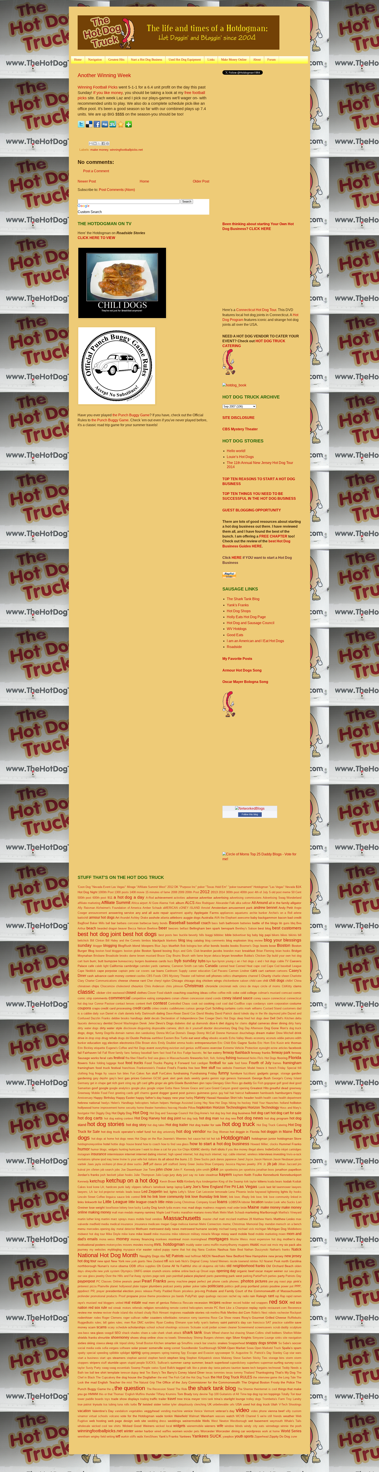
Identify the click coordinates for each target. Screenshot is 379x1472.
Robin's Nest (259, 1312)
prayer (100, 1291)
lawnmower (284, 1187)
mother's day (292, 1239)
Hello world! (236, 451)
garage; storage (280, 1073)
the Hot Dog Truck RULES (231, 1377)
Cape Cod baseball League (284, 966)
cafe (91, 966)
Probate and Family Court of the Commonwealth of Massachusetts (253, 1291)
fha (127, 1058)
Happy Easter (125, 1097)
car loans (157, 970)
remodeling (162, 1307)
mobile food (246, 1234)
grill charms (141, 1093)
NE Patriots (175, 1256)
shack (126, 1332)
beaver (122, 928)
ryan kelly (193, 1322)
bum (86, 961)
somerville (156, 1348)
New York (117, 1261)
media (105, 1224)
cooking (209, 1003)
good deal (288, 1083)
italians (152, 1159)
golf (279, 1083)
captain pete (126, 970)
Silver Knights (242, 1337)
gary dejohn (100, 1078)
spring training (171, 1352)
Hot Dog (140, 1112)
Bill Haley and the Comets (122, 940)
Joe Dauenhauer (131, 1169)
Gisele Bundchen (186, 1083)
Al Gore (153, 903)
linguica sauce (115, 1197)
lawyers (296, 1187)
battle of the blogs (265, 923)
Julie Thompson (144, 1175)
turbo (134, 1404)
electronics (127, 1043)
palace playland (195, 1276)
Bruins (177, 955)
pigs (289, 1281)
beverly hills (196, 935)
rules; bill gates (105, 1322)
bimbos (146, 940)
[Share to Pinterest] (107, 143)
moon (185, 1239)
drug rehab (109, 1038)
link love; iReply (239, 1197)
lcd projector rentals (112, 1191)
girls (171, 1083)
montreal (174, 1239)
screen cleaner (227, 1327)
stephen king (176, 1358)
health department (290, 1097)
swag (105, 1367)
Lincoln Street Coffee (91, 1197)
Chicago (177, 980)
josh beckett (108, 1175)
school (151, 1327)
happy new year (174, 1097)
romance (184, 1317)
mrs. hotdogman (169, 1244)
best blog (264, 928)
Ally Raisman (86, 907)
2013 (214, 892)
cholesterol (123, 986)
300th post (232, 892)
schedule (121, 1327)
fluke (92, 1063)
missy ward (229, 1234)
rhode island (120, 1312)
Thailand (249, 1372)
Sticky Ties (260, 1358)
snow (272, 1342)
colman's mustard (269, 992)
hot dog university (163, 1131)
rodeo (97, 1317)
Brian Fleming (265, 950)
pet (209, 1281)
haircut (239, 1093)
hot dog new (228, 1118)
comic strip (85, 998)
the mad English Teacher (102, 1382)
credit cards (142, 1008)
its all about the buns (172, 1159)
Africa (135, 903)
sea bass (83, 1332)
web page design (120, 1421)
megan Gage (169, 1224)
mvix (275, 1244)
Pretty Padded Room (167, 1291)
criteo (155, 1008)
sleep (109, 1343)
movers (127, 1244)
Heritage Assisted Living (185, 1102)
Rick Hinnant (160, 1312)
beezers (173, 928)
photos (247, 1281)
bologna (192, 945)
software (125, 1348)
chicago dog (192, 980)
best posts (165, 935)
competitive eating (143, 998)
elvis (154, 1043)
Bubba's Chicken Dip (257, 955)
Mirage (215, 1234)
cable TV (283, 961)
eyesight (264, 1048)
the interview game (265, 1377)
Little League (115, 1201)
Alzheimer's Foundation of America (118, 907)
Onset (204, 1271)
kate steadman (208, 1175)
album (180, 903)
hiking (232, 1102)
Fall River (108, 1052)
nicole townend (239, 1261)
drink (298, 1033)
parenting (221, 1276)
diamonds (202, 1023)
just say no (190, 1175)
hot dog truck (238, 1124)
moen (282, 1234)
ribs (131, 1312)
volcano (114, 1416)
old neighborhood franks (246, 1266)
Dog (234, 1028)
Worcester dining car (230, 1431)
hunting (123, 1149)
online (176, 1271)
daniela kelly (133, 1013)
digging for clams (236, 1023)
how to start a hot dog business (219, 1143)
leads (129, 1191)
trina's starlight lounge (229, 1399)
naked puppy (161, 1249)
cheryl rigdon (162, 980)
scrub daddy (281, 1327)
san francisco (256, 1322)
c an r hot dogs (244, 961)
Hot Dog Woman (218, 1131)
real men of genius (155, 1302)
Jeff (145, 1164)
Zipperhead (261, 1436)
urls (232, 1404)
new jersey (275, 1256)
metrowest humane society (199, 1229)
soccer (296, 1343)
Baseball (177, 922)
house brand (134, 1144)
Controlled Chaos (179, 1003)
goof (95, 1088)
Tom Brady (184, 1394)
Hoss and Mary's (290, 1107)
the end (162, 1377)
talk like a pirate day (200, 1367)
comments (100, 998)
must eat (265, 1244)
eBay (204, 1038)
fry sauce (110, 1073)
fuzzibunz (249, 1073)
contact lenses (125, 1003)
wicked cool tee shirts (106, 1426)
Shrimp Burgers (204, 1337)
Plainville (103, 1286)
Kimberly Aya (192, 1181)
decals (155, 1018)
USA (239, 1404)
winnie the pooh (291, 1426)
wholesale (84, 1426)
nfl (166, 1261)
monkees (161, 1239)
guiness (191, 1093)
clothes (142, 992)
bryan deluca (212, 955)
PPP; (298, 1286)
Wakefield (181, 1416)
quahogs (211, 1296)
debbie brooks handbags (127, 1018)
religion (149, 1307)
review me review (90, 1312)
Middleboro (294, 1229)
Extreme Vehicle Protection (240, 1048)
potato (264, 1286)
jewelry (251, 1164)
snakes (222, 1343)
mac (184, 1207)
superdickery (238, 1362)
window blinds (234, 1426)
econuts (271, 1038)
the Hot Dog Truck (198, 1377)
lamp (170, 1187)
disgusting (144, 1028)
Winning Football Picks (98, 87)
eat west (194, 1038)
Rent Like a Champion (233, 1307)
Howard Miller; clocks (264, 1144)
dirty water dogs (88, 1028)
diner (274, 1023)
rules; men (123, 1322)
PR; (93, 1291)
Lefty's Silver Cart (189, 1191)
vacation (84, 1411)
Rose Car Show (221, 1317)
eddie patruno (285, 1038)
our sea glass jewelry (91, 1276)
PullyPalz (191, 1296)
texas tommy (234, 1372)
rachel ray (235, 1296)
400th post (247, 892)
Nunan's (103, 1266)
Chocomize (107, 986)
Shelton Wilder (292, 1332)
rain (252, 1296)
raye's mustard (87, 1302)
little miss (165, 1202)
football (215, 1063)
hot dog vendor (191, 1131)
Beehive (152, 928)
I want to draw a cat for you (159, 1149)
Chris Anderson (154, 986)
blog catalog (195, 940)
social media (86, 1348)
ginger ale (161, 1083)
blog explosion (236, 940)
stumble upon (117, 1362)
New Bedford (235, 1256)
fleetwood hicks (247, 1058)
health (259, 1097)
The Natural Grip (144, 1382)
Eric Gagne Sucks (243, 1043)
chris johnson (174, 986)
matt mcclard (227, 1219)
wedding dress (157, 1421)
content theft (144, 1003)
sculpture (295, 1327)
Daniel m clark (114, 1013)
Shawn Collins (255, 1332)
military (195, 1234)
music (254, 1244)
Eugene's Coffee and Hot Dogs (126, 1048)
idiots (221, 1149)
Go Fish (258, 1083)
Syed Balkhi (167, 1367)
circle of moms (271, 986)
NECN (206, 1256)
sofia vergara (110, 1348)
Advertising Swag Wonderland (282, 897)
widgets (179, 1426)
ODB (132, 1266)
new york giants (135, 1261)
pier (271, 1281)
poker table (199, 1286)
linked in (296, 1197)
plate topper (140, 1286)
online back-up (190, 1271)
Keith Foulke (253, 1175)
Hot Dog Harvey (147, 1118)
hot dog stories (105, 1124)
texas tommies (215, 1372)
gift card (142, 1083)
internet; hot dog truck (197, 1154)
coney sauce (262, 998)
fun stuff (152, 1073)
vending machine (172, 1411)
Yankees (185, 1436)
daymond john (278, 1013)
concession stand (201, 998)
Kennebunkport (290, 1175)
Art (117, 917)
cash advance (96, 976)
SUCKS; (151, 1362)
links (81, 1202)
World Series (291, 1431)
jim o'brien (92, 1169)
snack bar (200, 1343)
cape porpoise (107, 970)
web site (140, 1421)
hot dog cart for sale (286, 1113)
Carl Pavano (220, 970)
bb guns (284, 923)
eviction (174, 1048)
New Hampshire (256, 1256)
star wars (295, 1352)
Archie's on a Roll (280, 912)
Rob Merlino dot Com (235, 1312)
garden (296, 1073)
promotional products (104, 1296)
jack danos (217, 1159)
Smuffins (187, 1343)
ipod (103, 1159)
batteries (245, 923)
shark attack (173, 1332)
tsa (105, 1404)
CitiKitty (287, 986)
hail (226, 1093)
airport (144, 903)
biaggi (209, 935)
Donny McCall (206, 1033)
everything (161, 1048)
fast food (165, 1052)
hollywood (84, 1107)
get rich (112, 1083)
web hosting (98, 1421)
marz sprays (119, 1219)
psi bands (178, 1296)
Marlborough (269, 1212)
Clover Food (155, 992)
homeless (161, 1107)
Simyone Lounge (263, 1337)
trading (144, 1399)
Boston (283, 945)
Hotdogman (235, 1138)
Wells (206, 1421)
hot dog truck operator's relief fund (126, 1131)
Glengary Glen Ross (225, 1083)
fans (127, 1052)
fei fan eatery (212, 1052)
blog (181, 940)
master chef (210, 1219)
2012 (205, 891)
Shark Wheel (212, 1332)
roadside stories (193, 1312)
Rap (282, 1296)
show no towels (167, 1337)
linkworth (91, 1202)
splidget (125, 1352)
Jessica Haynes (235, 1164)
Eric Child (224, 1043)
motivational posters (91, 1244)
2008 (174, 892)
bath (222, 923)
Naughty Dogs (149, 1256)
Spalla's (287, 1348)
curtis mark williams (249, 1008)
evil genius (187, 1048)
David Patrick (223, 1013)
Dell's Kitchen (285, 1018)
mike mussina (161, 1234)
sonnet (176, 1348)
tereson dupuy (130, 1372)
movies (138, 1244)
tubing (112, 1404)
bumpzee (110, 961)
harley (189, 1097)
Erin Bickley (85, 1048)
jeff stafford (170, 1164)
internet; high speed (169, 1154)
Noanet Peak (272, 1261)
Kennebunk (271, 1175)
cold (243, 992)
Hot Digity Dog (122, 1113)
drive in (83, 1038)
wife (220, 1426)
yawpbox (228, 1436)
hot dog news (250, 1118)
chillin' (289, 980)
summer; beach (203, 1362)
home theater (145, 1107)
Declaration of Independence (179, 1018)
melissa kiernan (188, 1224)
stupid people (136, 1362)
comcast (286, 992)
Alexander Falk (225, 903)
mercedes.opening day (101, 1229)
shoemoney (120, 1337)
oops (212, 1271)
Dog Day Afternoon (250, 1028)
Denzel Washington (126, 1023)
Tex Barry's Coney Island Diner (183, 1372)
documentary (222, 1028)
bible (228, 935)
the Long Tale (287, 1377)
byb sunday (185, 960)
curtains (230, 1008)
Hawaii (211, 1097)
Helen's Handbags (122, 1102)
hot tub (215, 1138)
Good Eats (235, 635)
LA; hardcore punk (112, 1187)
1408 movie (137, 892)
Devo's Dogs (164, 1023)
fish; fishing (217, 1058)
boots (264, 945)
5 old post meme (280, 892)
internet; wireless (247, 1154)
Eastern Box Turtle (176, 1038)
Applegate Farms (206, 912)
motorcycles (114, 1244)
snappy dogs (256, 1343)
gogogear (270, 1083)
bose (272, 945)
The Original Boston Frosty (260, 1382)
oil (199, 1266)
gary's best (116, 1078)
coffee (212, 992)
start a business (88, 1358)
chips (95, 986)
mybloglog (114, 1249)
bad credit (294, 917)
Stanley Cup (280, 1352)
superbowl (222, 1362)
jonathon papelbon (288, 1169)
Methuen (142, 1229)
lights (284, 1191)
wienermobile (195, 1426)
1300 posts (121, 892)
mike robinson (181, 1234)
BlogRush (124, 945)
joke (214, 1169)
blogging (110, 945)
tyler (174, 1404)
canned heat (227, 966)
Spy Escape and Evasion (197, 1352)
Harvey (200, 1097)
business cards (155, 961)
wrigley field (98, 1436)
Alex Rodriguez (205, 903)
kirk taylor (250, 1181)
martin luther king (89, 1219)
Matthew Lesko (284, 1219)
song (167, 1348)
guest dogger (159, 1093)
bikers (275, 935)
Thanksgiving (265, 1372)
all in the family (279, 903)
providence (163, 1296)
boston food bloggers (109, 950)
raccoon (222, 1296)
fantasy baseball (141, 1052)
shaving (240, 1332)
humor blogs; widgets (104, 1149)
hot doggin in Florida (244, 1131)
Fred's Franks (177, 1068)
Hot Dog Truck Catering (272, 1125)
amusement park (240, 907)
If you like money (108, 93)
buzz (170, 961)
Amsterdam (219, 907)
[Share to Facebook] (103, 143)
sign (228, 1337)
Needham (218, 1256)
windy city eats (254, 1426)
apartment (176, 912)
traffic (153, 1399)
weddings (174, 1421)
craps (96, 1008)
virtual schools (98, 1416)
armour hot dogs (101, 917)
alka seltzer (243, 903)
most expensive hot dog (265, 1239)
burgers (139, 961)
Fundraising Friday (203, 1073)
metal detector (125, 1229)
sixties (82, 1343)
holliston (295, 1102)
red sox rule (97, 1307)
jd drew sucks (133, 1164)
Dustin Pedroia (140, 1038)
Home (78, 59)
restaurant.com (277, 1307)
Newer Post (87, 181)
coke (236, 992)
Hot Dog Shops (239, 611)
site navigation (292, 1337)
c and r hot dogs (265, 961)
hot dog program (276, 1118)
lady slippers (133, 1187)
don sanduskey (145, 1033)
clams (297, 986)
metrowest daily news (164, 1229)
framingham (292, 1063)
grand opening (240, 1088)
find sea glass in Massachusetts (168, 1058)
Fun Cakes (137, 1073)
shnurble (104, 1337)
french (272, 1068)
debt (147, 1018)
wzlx (140, 1436)
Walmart (194, 1416)
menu (82, 1229)
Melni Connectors (210, 1224)
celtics (227, 976)
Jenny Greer (187, 1164)
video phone (259, 1411)
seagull (109, 1332)
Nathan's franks (280, 1249)
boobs (225, 945)
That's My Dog (285, 1372)
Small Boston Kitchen (150, 1343)
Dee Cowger (206, 1018)
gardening (85, 1078)
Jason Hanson (263, 1159)
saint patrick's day (233, 1322)
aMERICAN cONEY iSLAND (181, 907)
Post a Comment (96, 171)
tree (180, 1399)
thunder (150, 1394)
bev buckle (180, 935)
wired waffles (162, 1431)
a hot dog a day (129, 897)
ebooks (213, 1038)
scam (92, 1327)
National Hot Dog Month (108, 1255)
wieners (210, 1426)
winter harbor (144, 1431)
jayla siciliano (103, 1164)
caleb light (101, 966)
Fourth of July (260, 1063)
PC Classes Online (108, 1281)
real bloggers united (110, 1302)
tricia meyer (192, 1399)
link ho (146, 1197)
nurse (113, 1266)
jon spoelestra (229, 1169)
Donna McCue (165, 1033)
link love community (168, 1197)
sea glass (97, 1332)
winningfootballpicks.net (126, 149)
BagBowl (83, 923)
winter (128, 1431)
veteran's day (225, 1411)
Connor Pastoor (104, 1003)
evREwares (202, 1048)
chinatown (84, 986)
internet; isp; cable (223, 1154)
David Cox (188, 1013)
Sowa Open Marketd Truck (264, 1348)
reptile (262, 1307)
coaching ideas (197, 992)
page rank (159, 1276)
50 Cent (296, 892)
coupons (84, 1008)
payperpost (86, 1281)
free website (224, 1068)
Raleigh (261, 1296)
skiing (91, 1343)
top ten (263, 1394)
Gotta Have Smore (177, 1088)
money (122, 1239)
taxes (245, 1367)
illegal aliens (256, 1149)
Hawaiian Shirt (227, 1097)
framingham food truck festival (99, 1068)
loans (222, 1201)
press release (143, 1291)
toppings (274, 1394)
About (257, 59)
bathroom (232, 923)
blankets (171, 940)
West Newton (220, 1421)
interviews (265, 1154)
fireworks (196, 1058)
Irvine (123, 1159)
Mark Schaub (235, 1212)
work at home (271, 1431)
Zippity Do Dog (279, 1436)
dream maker (265, 1033)
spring (136, 1352)
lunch (161, 1207)
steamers (119, 1358)
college (252, 992)
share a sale (149, 1332)
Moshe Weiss (239, 1239)
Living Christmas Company (191, 1202)
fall (99, 1052)
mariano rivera (203, 1212)
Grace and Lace (200, 1088)
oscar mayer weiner (269, 1271)
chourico (137, 986)
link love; (221, 1197)
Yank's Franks (238, 605)
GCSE (157, 1078)
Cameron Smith (182, 966)
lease (137, 1191)
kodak (287, 1181)
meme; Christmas (234, 1224)
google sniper (155, 1088)
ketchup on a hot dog (132, 1180)
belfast (184, 928)
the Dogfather (147, 1377)
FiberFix (142, 1058)
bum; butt (96, 961)
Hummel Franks (290, 1144)
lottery (123, 1207)
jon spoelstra (247, 1169)
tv (139, 1404)
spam (297, 1348)
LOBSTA (235, 1202)
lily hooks (295, 1191)
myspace (129, 1249)
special (91, 1352)
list (100, 1202)
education (94, 1043)
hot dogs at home (102, 1138)
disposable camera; (164, 1028)
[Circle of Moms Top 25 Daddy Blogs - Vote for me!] (261, 859)
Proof (122, 1296)
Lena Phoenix (237, 1191)
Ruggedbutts (86, 1322)
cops (249, 1003)
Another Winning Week (104, 75)
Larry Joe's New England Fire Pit (210, 1187)
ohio (194, 1266)
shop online (148, 1337)
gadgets (262, 1073)
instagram (84, 1154)
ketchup (97, 1181)
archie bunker (258, 912)
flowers (83, 1063)
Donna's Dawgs (185, 1033)
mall (114, 1212)
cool (218, 1003)
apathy (188, 912)
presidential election (120, 1291)
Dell (272, 1018)
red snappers (259, 1302)
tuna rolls (123, 1404)
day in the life (259, 1013)
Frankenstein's (146, 1068)
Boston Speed (151, 950)
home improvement (104, 1107)
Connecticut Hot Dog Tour (256, 310)
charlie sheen (280, 976)
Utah (274, 1404)
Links (211, 59)
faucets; (197, 1052)
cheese (123, 980)
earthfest (157, 1038)
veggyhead (151, 1411)
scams (102, 1327)
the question (129, 1388)
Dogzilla (109, 1033)
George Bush (261, 1078)
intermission (115, 1154)
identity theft (208, 1149)
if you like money (237, 1149)
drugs (121, 1038)
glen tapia (205, 1083)
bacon (282, 917)
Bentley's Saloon (246, 928)
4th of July (261, 892)
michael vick (246, 1229)
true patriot (84, 1404)
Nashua (223, 1249)
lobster (245, 1202)
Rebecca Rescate (181, 1302)
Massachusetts (182, 1218)
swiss (155, 1367)
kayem (225, 1174)
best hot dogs (140, 934)
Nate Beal (236, 1249)
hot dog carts (90, 1118)
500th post (84, 897)
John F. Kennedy (184, 1169)
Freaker (161, 1068)
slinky (131, 1343)
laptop (178, 1187)
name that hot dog (184, 1249)
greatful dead (279, 1088)
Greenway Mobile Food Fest (96, 1093)
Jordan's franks (88, 1175)
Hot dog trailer (177, 1125)
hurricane (135, 1149)
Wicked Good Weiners (138, 1426)
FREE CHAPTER (273, 536)
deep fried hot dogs (249, 1018)
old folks (220, 1266)
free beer (194, 1068)
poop (244, 1286)
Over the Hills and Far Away (123, 1276)
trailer (162, 1399)
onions (166, 1271)
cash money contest (121, 976)
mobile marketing (266, 1234)
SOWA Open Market (231, 1348)
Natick (296, 1249)
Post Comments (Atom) (117, 190)
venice (188, 1411)
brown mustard (146, 955)
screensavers (263, 1327)
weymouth (276, 1421)
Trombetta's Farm (273, 1399)
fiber (133, 1058)
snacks (211, 1343)
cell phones (214, 976)
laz (96, 1191)
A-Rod (150, 897)
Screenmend (246, 1327)
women (177, 1431)
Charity (266, 976)
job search (107, 1169)
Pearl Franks (154, 1281)
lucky (137, 1207)
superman (267, 1362)
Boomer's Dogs (249, 945)
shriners (220, 1337)
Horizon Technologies (230, 1107)
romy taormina (200, 1317)
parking (247, 1276)
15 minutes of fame (157, 892)
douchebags (247, 1033)
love (131, 1207)
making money (99, 1212)
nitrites (254, 1261)
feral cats (106, 1058)
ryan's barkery (210, 1322)
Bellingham (197, 928)
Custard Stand (272, 1008)
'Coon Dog (84, 887)
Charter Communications (101, 980)
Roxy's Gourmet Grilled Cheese (263, 1317)
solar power (139, 1348)
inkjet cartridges (291, 1149)
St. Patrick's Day (261, 1352)
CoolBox (239, 1003)
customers (289, 1008)
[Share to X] (99, 143)
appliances (227, 912)
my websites (97, 1249)
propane (132, 1296)
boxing (167, 950)
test (142, 1372)
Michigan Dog (277, 1229)
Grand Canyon (221, 1088)
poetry (178, 1286)
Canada (211, 966)
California (116, 966)
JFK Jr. (261, 1164)
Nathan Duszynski (256, 1249)
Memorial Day (255, 1224)
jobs (117, 1169)
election (113, 1043)
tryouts (97, 1404)
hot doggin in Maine (277, 1131)
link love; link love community (270, 1197)
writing (111, 1436)
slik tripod (120, 1343)
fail (80, 1052)
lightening (273, 1191)
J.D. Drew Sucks (198, 1159)
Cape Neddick (87, 970)
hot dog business (238, 1113)
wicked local (164, 1426)
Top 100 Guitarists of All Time (227, 1394)
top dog (252, 1394)
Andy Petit (286, 907)
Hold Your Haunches (265, 1102)
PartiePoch (260, 1276)
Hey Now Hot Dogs (215, 1102)
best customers (286, 928)
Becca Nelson (137, 928)
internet (130, 1154)
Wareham (207, 1416)
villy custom (294, 1411)
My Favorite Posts (237, 659)
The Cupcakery (105, 1377)
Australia (207, 917)
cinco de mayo (249, 986)
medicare (154, 1224)
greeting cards (124, 1093)
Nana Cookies (207, 1249)
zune (294, 1436)
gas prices (132, 1078)
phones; (234, 1281)
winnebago (272, 1426)
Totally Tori (288, 1394)
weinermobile (191, 1421)
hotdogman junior (264, 1138)
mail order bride (237, 1207)
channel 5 (254, 976)
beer (163, 928)
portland (253, 1286)
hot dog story (136, 1125)
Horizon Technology (263, 1107)
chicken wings (212, 980)
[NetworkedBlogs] (250, 808)
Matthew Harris (262, 1219)
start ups (105, 1358)
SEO (117, 1332)
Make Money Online (234, 59)
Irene (116, 1159)
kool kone (93, 1187)
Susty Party (93, 1367)
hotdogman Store (289, 1138)
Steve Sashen (242, 1358)
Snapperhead (236, 1343)
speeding (102, 1352)
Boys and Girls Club (186, 950)
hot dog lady (190, 1118)
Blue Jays (161, 945)
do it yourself (194, 1028)
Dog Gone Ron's (276, 1028)
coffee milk (225, 992)
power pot (287, 1286)
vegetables (136, 1411)
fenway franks (260, 1052)
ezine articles (279, 1048)
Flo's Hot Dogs (266, 1058)
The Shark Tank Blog (243, 599)
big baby (252, 935)
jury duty (176, 1175)
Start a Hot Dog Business (146, 59)
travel (172, 1399)
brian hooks (282, 950)
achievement (164, 897)
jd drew (118, 1164)
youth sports (244, 1436)
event (150, 1048)
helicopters (142, 1102)
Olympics (127, 1271)
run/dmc (150, 1322)
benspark (227, 928)
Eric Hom (263, 1043)
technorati (274, 1367)
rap (277, 1296)
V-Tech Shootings (290, 1404)
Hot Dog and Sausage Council (250, 623)
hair (232, 1093)
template (113, 1372)
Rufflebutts (294, 1317)
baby (253, 917)
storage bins (276, 1358)
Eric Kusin (277, 1043)
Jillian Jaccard (287, 1164)
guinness (203, 1093)
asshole (154, 917)
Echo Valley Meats (241, 1038)
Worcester (207, 1431)
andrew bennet (265, 907)
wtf (118, 1436)
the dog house (126, 1377)
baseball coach (199, 923)
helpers (164, 1102)
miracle (205, 1234)
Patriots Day (293, 1276)
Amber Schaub (152, 907)
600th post (99, 897)
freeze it (261, 1068)
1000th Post (106, 892)
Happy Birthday (104, 1097)
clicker (101, 992)
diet (221, 1023)
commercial (119, 998)
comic (297, 992)
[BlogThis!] (95, 143)
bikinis (293, 935)
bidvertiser (239, 935)
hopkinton (204, 1107)
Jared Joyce (245, 1159)
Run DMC (137, 1322)
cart (261, 970)
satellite (289, 1322)
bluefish (174, 945)
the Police (288, 1382)
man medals (126, 1212)
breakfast (248, 950)
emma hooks (185, 1043)
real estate (132, 1302)
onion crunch (152, 1271)
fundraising (181, 1073)
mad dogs (195, 1207)
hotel (106, 1144)
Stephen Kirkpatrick (199, 1358)
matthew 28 (244, 1219)
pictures (261, 1281)
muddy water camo (198, 1244)
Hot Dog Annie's (199, 1113)
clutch (168, 992)
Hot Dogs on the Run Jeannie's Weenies (161, 1138)
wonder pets (191, 1431)
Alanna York (167, 903)
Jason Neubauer (283, 1159)
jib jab (272, 1164)
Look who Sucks (284, 1202)
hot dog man (209, 1118)
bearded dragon (107, 928)
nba (162, 1256)
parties (272, 1276)
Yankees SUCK (207, 1436)
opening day (226, 1271)
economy (259, 1038)
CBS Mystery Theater (240, 429)
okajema (207, 1266)
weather (288, 1416)
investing (279, 1154)
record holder (241, 1302)
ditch (181, 1028)
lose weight (97, 1207)
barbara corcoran (127, 923)
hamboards (267, 1093)
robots (272, 1312)
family (119, 1052)
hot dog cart (260, 1113)
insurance (98, 1154)
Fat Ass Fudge (181, 1052)
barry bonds (160, 923)
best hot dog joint (99, 934)
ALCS (190, 903)
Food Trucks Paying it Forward (167, 1063)
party (281, 1276)
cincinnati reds (228, 986)
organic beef (245, 1271)
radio (246, 1296)
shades (135, 1332)
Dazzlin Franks (100, 1018)
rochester (283, 1312)
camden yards (149, 966)
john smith (203, 1169)
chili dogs (276, 980)
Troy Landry (293, 1399)
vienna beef (276, 1411)
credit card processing (116, 1008)
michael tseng (228, 1229)
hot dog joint (171, 1118)
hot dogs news (124, 1138)
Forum (271, 59)
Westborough (238, 1421)
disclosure (129, 1028)
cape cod (259, 966)
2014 (222, 892)
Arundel (125, 917)
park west (235, 1276)
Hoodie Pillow (186, 1107)
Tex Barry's (153, 1372)
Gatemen (146, 1078)
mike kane (128, 1234)
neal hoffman (193, 1256)
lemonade (221, 1191)
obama (123, 1266)
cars (253, 970)
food (121, 1063)
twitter (166, 1404)
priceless (187, 1291)
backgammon (267, 917)
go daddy (245, 1083)
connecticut (278, 998)
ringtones (175, 1312)
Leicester (208, 1191)
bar (113, 923)
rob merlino (213, 1312)
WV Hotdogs (237, 629)
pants (210, 1276)
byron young (225, 961)
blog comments (215, 940)
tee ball (89, 1372)
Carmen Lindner (239, 970)
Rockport (295, 1312)
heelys (105, 1102)
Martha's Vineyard (290, 1212)
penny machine (177, 1281)
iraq (109, 1159)
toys (107, 1399)
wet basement (258, 1421)
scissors (184, 1327)
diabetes (180, 1023)
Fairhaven (90, 1052)
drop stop (94, 1038)
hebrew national (89, 1102)
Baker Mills (97, 923)
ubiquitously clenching (192, 1404)
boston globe (132, 950)
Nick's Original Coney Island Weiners (205, 1261)
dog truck (295, 1028)
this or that (106, 1394)
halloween (252, 1093)
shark (160, 1332)
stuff (104, 1362)
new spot (103, 1261)
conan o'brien (180, 998)
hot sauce (194, 1138)
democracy (95, 1023)
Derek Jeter (146, 1023)
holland (284, 1102)
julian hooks (125, 1175)
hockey (246, 1102)
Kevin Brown (168, 1181)
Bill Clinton (97, 940)
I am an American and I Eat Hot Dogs (255, 641)
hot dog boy (217, 1113)
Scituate (195, 1327)
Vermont (209, 1411)
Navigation (95, 59)
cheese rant (137, 980)
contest (160, 1003)
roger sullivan (132, 1317)
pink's (297, 1281)
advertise (205, 897)
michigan (260, 1229)
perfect (201, 1281)
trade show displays (125, 1399)
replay (253, 1307)
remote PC (211, 1307)
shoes (134, 1337)
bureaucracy (126, 961)
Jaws (90, 1164)
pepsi (192, 1281)
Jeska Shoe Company (210, 1164)
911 (110, 897)
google (103, 1088)
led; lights (170, 1191)
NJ (261, 1261)
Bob (183, 945)
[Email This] (91, 143)
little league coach (143, 1202)
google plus (138, 1088)
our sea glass (292, 1271)
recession (201, 1302)
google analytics (119, 1088)
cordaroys (259, 1003)
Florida (294, 1057)
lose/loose (112, 1207)
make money (99, 149)
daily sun (98, 1013)
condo (217, 998)
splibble (114, 1352)
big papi (264, 935)
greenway (295, 1088)
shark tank (192, 1332)
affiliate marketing (89, 903)
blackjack (158, 940)
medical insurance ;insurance (128, 1224)
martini (105, 1219)
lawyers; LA (85, 1191)
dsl (127, 1038)
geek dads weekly (188, 1078)
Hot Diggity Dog (100, 1113)
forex (244, 1063)
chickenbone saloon (235, 980)
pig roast (280, 1281)
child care (255, 980)
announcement (97, 912)
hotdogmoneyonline (90, 1144)
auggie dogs (191, 917)
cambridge (131, 966)
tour (298, 1394)
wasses (220, 1416)
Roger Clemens (112, 1317)
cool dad (227, 1003)
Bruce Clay (164, 955)
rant (271, 1296)
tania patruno (222, 1367)
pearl (137, 1281)
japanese (230, 1159)
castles (141, 976)
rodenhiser (85, 1317)
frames (277, 1063)
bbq (293, 923)
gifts (151, 1083)
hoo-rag (172, 1107)
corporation (281, 1003)
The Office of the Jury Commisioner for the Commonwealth (198, 1382)
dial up (190, 1023)
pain (169, 1276)
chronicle (211, 986)
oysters (147, 1276)
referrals (137, 1307)
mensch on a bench (288, 1224)
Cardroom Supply (176, 970)
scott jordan (209, 1327)
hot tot (206, 1138)
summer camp (180, 1362)
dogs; (81, 1033)
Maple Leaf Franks (168, 1212)
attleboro (176, 917)
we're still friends (271, 1416)
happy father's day (149, 1097)
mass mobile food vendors (145, 1219)
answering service (121, 912)
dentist (108, 1023)
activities (179, 897)
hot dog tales (156, 1125)
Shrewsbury (185, 1337)
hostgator (83, 1113)
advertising (221, 897)
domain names (124, 1033)
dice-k (213, 1023)
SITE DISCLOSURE (238, 418)
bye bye (211, 961)
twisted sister (152, 1404)
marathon (187, 1212)
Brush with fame (192, 955)
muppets (243, 1244)
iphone (95, 1159)
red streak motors (119, 1307)
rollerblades (170, 1317)
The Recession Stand (161, 1389)
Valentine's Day (103, 1411)
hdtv (240, 1097)
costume (295, 1003)
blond (136, 945)
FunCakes (165, 1073)
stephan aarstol (137, 1358)
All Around (260, 903)
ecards (223, 1038)
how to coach (151, 1144)
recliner (227, 1302)
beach (91, 928)
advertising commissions (245, 897)
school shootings (167, 1327)
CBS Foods (154, 976)
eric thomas (293, 1043)
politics (229, 1286)
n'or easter (144, 1249)
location (257, 1202)
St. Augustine (239, 1352)
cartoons (282, 970)
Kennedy (83, 1181)
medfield (94, 1224)
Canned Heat (244, 966)
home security (127, 1107)
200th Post (192, 892)
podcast (168, 1286)
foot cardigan (199, 1063)
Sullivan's (163, 1362)
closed (130, 992)
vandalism (121, 1411)
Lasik (262, 1187)
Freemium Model (244, 1068)
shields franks (87, 1337)
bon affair (204, 945)
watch (230, 1416)
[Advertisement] (259, 113)
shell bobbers (273, 1332)
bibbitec (219, 935)
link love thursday (199, 1197)
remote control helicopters (186, 1307)
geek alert (169, 1078)
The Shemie (245, 1389)
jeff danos (155, 1164)
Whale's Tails (293, 1421)
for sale (227, 1063)
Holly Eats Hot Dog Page (246, 617)
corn (270, 1003)
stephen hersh (157, 1358)
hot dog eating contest (118, 1118)
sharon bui (227, 1332)
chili (265, 980)
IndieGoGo (272, 1149)
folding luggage (106, 1063)
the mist (127, 1382)
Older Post (201, 181)
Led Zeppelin (151, 1191)
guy (221, 1093)
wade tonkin (164, 1416)
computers (163, 998)
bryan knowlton (232, 955)
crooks (164, 1008)
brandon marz (232, 950)
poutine (275, 1286)
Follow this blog (250, 814)
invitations (84, 1159)
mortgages (218, 1239)
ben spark (213, 928)
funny (223, 1073)
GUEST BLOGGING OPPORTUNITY (251, 510)
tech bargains (259, 1367)
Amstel (205, 907)
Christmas (194, 985)
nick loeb (175, 1261)
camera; (165, 966)
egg (104, 1043)
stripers (95, 1362)
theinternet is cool (265, 1389)
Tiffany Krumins (166, 1394)
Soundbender (189, 1348)
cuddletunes (177, 1008)
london (269, 1202)
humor (84, 1149)
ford (237, 1063)
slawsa (100, 1343)
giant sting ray (127, 1083)
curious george (195, 1008)
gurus (214, 1093)
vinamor (83, 1416)
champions (239, 976)
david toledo (241, 1013)
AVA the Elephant (225, 917)
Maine (253, 1207)
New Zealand (155, 1261)
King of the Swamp (231, 1181)
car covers (143, 970)
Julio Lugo (162, 1175)
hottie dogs (118, 1144)
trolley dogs (253, 1399)
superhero (253, 1362)
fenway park (281, 1052)
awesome (244, 917)
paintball (177, 1276)
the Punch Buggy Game (131, 415)
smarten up (173, 1343)
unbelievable (221, 1404)
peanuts (127, 1281)
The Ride (181, 1389)
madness (209, 1207)
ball (108, 923)
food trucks (134, 1063)
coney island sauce (237, 998)
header (249, 1097)
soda (98, 1348)
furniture (236, 1073)
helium (154, 1102)
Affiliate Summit (115, 902)
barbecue (145, 923)
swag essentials (119, 1367)
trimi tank (207, 1399)
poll (237, 1286)
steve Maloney (222, 1358)
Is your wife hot (137, 1159)
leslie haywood (256, 1191)
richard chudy (142, 1312)
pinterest (83, 1286)
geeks (205, 1078)
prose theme (147, 1296)
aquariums (241, 912)
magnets (220, 1207)
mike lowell (143, 1234)
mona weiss (107, 1239)
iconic (195, 1149)
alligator (295, 903)
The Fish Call (176, 1377)
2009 (181, 892)
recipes (214, 1302)
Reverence (294, 1307)
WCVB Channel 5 (247, 1416)
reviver (107, 1312)
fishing (231, 1058)
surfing (278, 1362)
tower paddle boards (91, 1399)
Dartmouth (148, 1013)
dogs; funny (94, 1033)
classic (86, 992)
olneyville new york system (102, 1271)
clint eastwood (115, 992)
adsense (192, 897)
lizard (212, 1202)
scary (111, 1327)
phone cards (220, 1281)
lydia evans (173, 1207)
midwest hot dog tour (91, 1234)
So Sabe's (284, 1343)
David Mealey (205, 1013)
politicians (215, 1286)
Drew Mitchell (284, 1033)
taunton (236, 1367)
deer (266, 1018)
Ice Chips (184, 1149)
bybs (202, 961)
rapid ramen (293, 1296)
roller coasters (152, 1317)
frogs (98, 1073)
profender (83, 1296)
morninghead (199, 1239)
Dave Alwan (173, 1013)
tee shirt (100, 1372)
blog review (255, 940)
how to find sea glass (175, 1144)
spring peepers (151, 1352)
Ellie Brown (142, 1043)
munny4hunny (228, 1244)
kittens (262, 1181)
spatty (82, 1352)
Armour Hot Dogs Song (242, 670)
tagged (181, 1367)
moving (148, 1244)
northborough (87, 1266)
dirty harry (294, 1023)
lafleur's (147, 1187)
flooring (282, 1058)
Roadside (234, 647)
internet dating (146, 1154)
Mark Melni (220, 1212)
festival (119, 1058)
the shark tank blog (212, 1388)
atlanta (165, 917)
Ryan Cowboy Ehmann (171, 1322)
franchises (128, 1068)
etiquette (99, 1048)
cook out (197, 1003)
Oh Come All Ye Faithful (174, 1266)
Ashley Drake (139, 917)
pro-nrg (200, 1291)
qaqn (201, 1296)
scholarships (136, 1327)
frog (91, 1073)
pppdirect (83, 1291)
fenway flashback (236, 1052)
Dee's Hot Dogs (226, 1018)
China (297, 980)
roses (236, 1317)
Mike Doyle (113, 1234)
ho (239, 1102)
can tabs (198, 966)
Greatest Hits (116, 59)
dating (160, 1013)
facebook (295, 1048)
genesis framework (238, 1078)
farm (156, 1052)
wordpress (253, 1431)
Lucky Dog (149, 1207)
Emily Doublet (167, 1043)
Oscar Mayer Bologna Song (245, 682)
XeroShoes (151, 1436)
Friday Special (287, 1068)
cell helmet (198, 976)
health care (270, 1097)
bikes (284, 935)
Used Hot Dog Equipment (185, 59)
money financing (142, 1239)
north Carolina (291, 1261)
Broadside (112, 955)
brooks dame (128, 955)
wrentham (84, 1436)
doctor (208, 1028)
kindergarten (210, 1181)
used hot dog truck (256, 1404)
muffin (215, 1244)
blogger (97, 945)
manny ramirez (144, 1212)
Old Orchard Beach (279, 1266)
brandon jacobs (211, 950)
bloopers (147, 945)
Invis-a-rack (293, 1154)
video (242, 1410)
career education (199, 970)
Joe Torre (149, 1169)
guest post (177, 1093)
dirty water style (111, 1028)
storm (289, 1358)
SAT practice (274, 1322)
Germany (83, 1083)
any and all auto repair (152, 912)
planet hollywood (120, 1286)
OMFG (138, 1271)
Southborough (207, 1348)
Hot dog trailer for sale (205, 1125)
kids (180, 1181)
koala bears (275, 1181)
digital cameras (259, 1023)
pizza (93, 1286)
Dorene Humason (227, 1033)
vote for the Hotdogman (137, 1416)
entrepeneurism (206, 1043)
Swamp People (140, 1367)
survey (289, 1362)
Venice (198, 1411)
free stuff (208, 1068)
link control (133, 1197)
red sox (278, 1302)
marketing (252, 1212)
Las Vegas (247, 1186)
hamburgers (283, 1093)
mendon (270, 1224)
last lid (270, 1187)
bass (215, 923)
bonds (215, 945)
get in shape (98, 1083)
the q (110, 1389)
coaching (179, 992)
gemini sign (217, 1078)
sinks (278, 1337)
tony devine (200, 1394)
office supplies (146, 1266)
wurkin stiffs (128, 1436)
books (234, 945)
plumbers (155, 1286)
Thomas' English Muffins (129, 1394)
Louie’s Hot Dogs (240, 457)
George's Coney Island (286, 1078)
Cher (150, 980)
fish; (206, 1058)
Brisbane (99, 955)
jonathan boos (265, 1169)
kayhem (238, 1175)
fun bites (123, 1073)
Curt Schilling (214, 1008)
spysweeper (222, 1352)
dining (283, 1023)
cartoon (270, 970)
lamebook (159, 1187)
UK (209, 1404)
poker (187, 1286)
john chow (164, 1169)
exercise (216, 1048)
